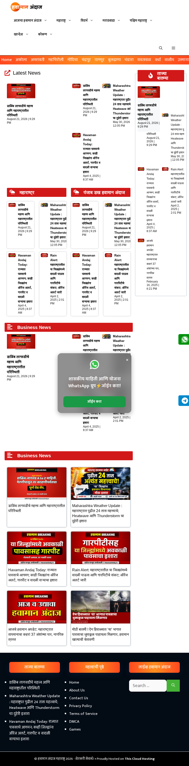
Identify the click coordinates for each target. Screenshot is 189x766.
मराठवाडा (109, 20)
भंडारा (129, 59)
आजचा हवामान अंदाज (27, 20)
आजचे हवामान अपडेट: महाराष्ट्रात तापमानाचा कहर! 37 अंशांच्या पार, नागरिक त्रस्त (36, 634)
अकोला (21, 59)
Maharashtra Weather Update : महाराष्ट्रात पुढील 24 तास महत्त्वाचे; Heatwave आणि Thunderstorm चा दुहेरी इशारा (179, 134)
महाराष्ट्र (61, 20)
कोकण (42, 34)
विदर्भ (84, 20)
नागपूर (99, 59)
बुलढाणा (114, 59)
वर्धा (158, 59)
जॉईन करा (94, 402)
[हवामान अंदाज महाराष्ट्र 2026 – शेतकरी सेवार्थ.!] (26, 7)
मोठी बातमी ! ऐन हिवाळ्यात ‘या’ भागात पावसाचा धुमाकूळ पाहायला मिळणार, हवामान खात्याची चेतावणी (100, 634)
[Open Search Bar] (160, 48)
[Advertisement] (94, 727)
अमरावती (37, 59)
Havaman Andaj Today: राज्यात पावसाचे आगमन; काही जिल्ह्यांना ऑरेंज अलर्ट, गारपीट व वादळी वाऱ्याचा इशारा (91, 153)
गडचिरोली (56, 59)
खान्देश (18, 34)
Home (6, 59)
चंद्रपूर (86, 59)
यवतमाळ (144, 59)
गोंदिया (72, 59)
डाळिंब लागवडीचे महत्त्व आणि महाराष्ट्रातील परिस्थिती (20, 110)
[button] (173, 48)
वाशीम (169, 59)
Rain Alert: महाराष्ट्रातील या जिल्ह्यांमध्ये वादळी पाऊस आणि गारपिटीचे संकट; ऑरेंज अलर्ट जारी (57, 274)
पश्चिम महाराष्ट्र (138, 20)
